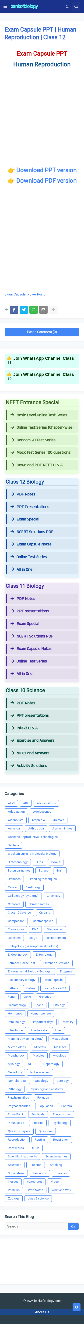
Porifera (66, 1106)
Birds (39, 862)
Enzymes (66, 971)
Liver (58, 1030)
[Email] (43, 310)
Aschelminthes (62, 828)
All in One (24, 569)
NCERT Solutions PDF (35, 532)
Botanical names (19, 870)
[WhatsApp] (33, 310)
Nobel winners (40, 1072)
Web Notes (35, 1190)
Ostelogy (62, 1080)
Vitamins (14, 1190)
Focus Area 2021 (55, 988)
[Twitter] (24, 310)
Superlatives (16, 1173)
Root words (16, 1148)
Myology (14, 1064)
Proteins (37, 1123)
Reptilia (40, 1139)
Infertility (67, 1022)
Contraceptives (43, 921)
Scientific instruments (22, 1156)
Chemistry (53, 895)
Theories (61, 1173)
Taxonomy (40, 1173)
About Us (42, 1312)
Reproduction (17, 1139)
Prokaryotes (16, 1123)
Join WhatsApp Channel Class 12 (40, 376)
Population (45, 1106)
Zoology (13, 1198)
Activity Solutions (32, 765)
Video (55, 1181)
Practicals (38, 1114)
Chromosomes (39, 904)
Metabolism (60, 1038)
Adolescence (42, 811)
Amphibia (38, 820)
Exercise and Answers (35, 740)
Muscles (38, 1055)
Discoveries (55, 929)
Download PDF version (46, 180)
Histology (58, 1005)
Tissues (13, 1181)
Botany (43, 870)
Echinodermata (56, 938)
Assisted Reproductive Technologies (33, 837)
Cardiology (33, 887)
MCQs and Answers (33, 753)
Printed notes (62, 1114)
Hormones (15, 1013)
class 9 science (38, 1198)
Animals (58, 820)
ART (25, 803)
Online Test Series (32, 557)
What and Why (61, 1190)
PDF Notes (26, 494)
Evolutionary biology (21, 980)
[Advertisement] (42, 241)
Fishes (30, 988)
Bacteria (13, 845)
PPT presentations (33, 611)
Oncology (41, 1080)
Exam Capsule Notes (34, 544)
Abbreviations (46, 803)
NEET (31, 1064)
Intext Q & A (27, 728)
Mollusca (60, 1047)
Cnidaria (44, 912)
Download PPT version (46, 170)
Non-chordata (17, 1080)
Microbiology (17, 1047)
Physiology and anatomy (46, 1089)
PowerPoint (36, 294)
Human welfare (41, 1013)
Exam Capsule (15, 294)
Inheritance (15, 1030)
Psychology (59, 1123)
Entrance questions (56, 963)
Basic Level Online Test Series (42, 415)
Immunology (16, 1022)
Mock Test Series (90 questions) (44, 452)
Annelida (14, 828)
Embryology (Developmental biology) (33, 946)
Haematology (17, 1005)
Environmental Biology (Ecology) (30, 971)
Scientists (14, 1165)
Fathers (13, 988)
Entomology (44, 954)
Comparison (16, 921)
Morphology (16, 1055)
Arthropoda (36, 828)
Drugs (33, 938)
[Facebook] (14, 310)
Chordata (14, 904)
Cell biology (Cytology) (23, 895)
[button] (5, 6)
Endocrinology (18, 954)
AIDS (11, 803)
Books (55, 862)
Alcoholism (15, 820)
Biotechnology (18, 862)
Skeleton (36, 1165)
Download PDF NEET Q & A (40, 465)
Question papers (19, 1131)
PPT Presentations (33, 507)
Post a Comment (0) (42, 332)
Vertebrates (34, 1181)
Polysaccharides (19, 1106)
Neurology (15, 1072)
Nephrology (51, 1064)
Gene (27, 996)
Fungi (11, 996)
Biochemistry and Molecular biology (32, 853)
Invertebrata (39, 1030)
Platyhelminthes (18, 1097)
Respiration (61, 1139)
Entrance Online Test (21, 963)
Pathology (14, 1089)
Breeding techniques (43, 879)
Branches (14, 879)
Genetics (45, 996)
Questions (45, 1131)
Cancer (12, 887)
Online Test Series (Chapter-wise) (45, 427)
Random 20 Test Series (36, 440)
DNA (35, 929)
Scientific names (56, 1156)
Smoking (56, 1165)
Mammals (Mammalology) (25, 1038)
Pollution (43, 1097)
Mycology (59, 1055)
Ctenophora (16, 929)
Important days (43, 1022)
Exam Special (28, 519)
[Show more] (53, 310)
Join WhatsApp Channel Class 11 (40, 360)
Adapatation (16, 811)
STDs (35, 1148)
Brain (59, 870)
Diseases (14, 938)
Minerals (40, 1047)
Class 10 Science (19, 912)
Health (39, 1005)
